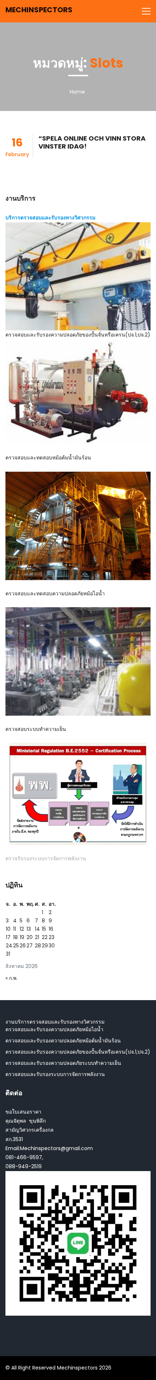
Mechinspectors (39, 10)
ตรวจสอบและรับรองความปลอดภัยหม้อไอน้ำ (54, 1029)
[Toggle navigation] (146, 11)
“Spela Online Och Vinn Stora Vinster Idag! (91, 142)
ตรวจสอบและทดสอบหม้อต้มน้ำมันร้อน (48, 457)
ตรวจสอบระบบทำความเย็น (35, 729)
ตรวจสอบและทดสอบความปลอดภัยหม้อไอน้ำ (55, 593)
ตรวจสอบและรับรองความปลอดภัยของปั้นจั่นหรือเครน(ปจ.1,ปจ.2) (77, 334)
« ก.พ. (11, 978)
